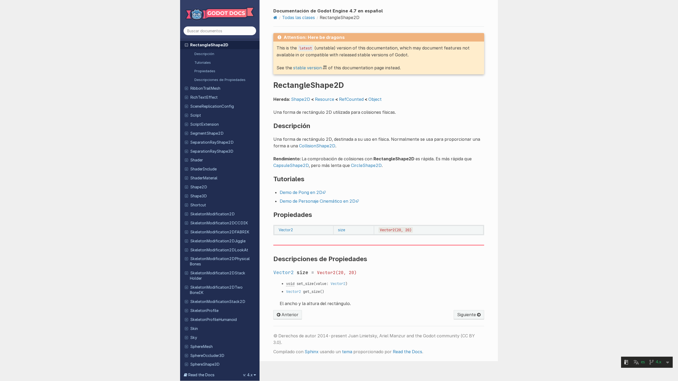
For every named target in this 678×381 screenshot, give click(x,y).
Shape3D (198, 196)
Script (195, 115)
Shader (196, 160)
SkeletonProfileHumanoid (213, 319)
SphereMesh (201, 346)
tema (347, 351)
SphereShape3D (205, 364)
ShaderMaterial (203, 178)
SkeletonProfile (204, 310)
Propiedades (204, 71)
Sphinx (312, 351)
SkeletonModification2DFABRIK (219, 232)
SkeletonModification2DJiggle (218, 241)
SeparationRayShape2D (212, 142)
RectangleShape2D (209, 45)
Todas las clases (298, 17)
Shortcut (198, 205)
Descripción (204, 54)
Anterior (289, 314)
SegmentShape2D (207, 133)
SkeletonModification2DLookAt (219, 250)
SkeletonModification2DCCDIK (219, 223)
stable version (307, 67)
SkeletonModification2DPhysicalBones (220, 261)
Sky (193, 337)
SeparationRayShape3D (211, 151)
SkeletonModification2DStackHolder (217, 276)
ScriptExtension (204, 124)
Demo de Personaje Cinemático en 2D (317, 201)
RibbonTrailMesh (205, 88)
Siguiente (467, 314)
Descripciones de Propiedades (220, 80)
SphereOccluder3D (207, 355)
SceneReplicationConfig (212, 106)
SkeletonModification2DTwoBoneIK (216, 290)
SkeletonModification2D (212, 214)
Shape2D (198, 187)
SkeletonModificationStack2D (217, 301)
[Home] (275, 17)
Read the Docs (407, 351)
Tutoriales (202, 62)
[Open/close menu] (186, 44)
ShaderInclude (203, 169)
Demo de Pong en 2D (301, 192)
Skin (194, 328)
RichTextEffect (204, 97)
